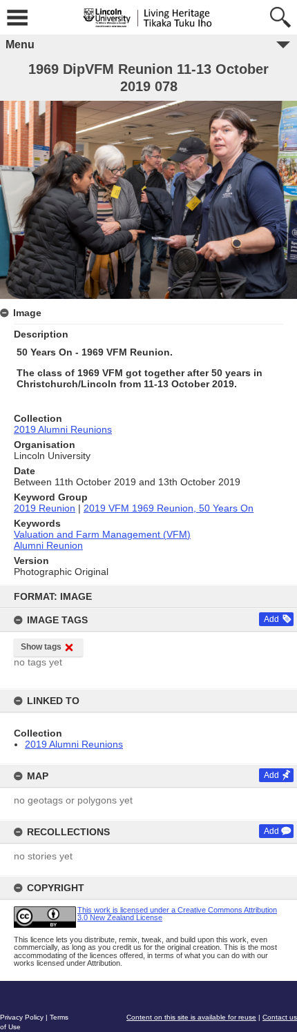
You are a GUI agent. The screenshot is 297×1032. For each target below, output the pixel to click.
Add (271, 619)
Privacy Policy (22, 1017)
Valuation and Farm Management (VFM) (102, 534)
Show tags (41, 647)
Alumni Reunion (48, 545)
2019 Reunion (44, 508)
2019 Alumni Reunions (74, 744)
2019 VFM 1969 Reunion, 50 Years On (168, 508)
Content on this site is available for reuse (191, 1017)
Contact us (279, 1017)
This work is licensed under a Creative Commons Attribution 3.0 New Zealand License (177, 914)
